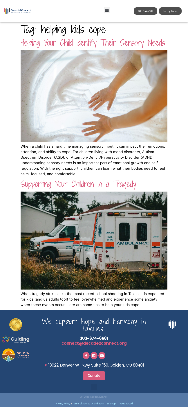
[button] (107, 10)
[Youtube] (101, 355)
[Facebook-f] (86, 355)
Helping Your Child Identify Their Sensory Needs (93, 42)
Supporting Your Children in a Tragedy (78, 184)
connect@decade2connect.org (94, 343)
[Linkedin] (94, 355)
